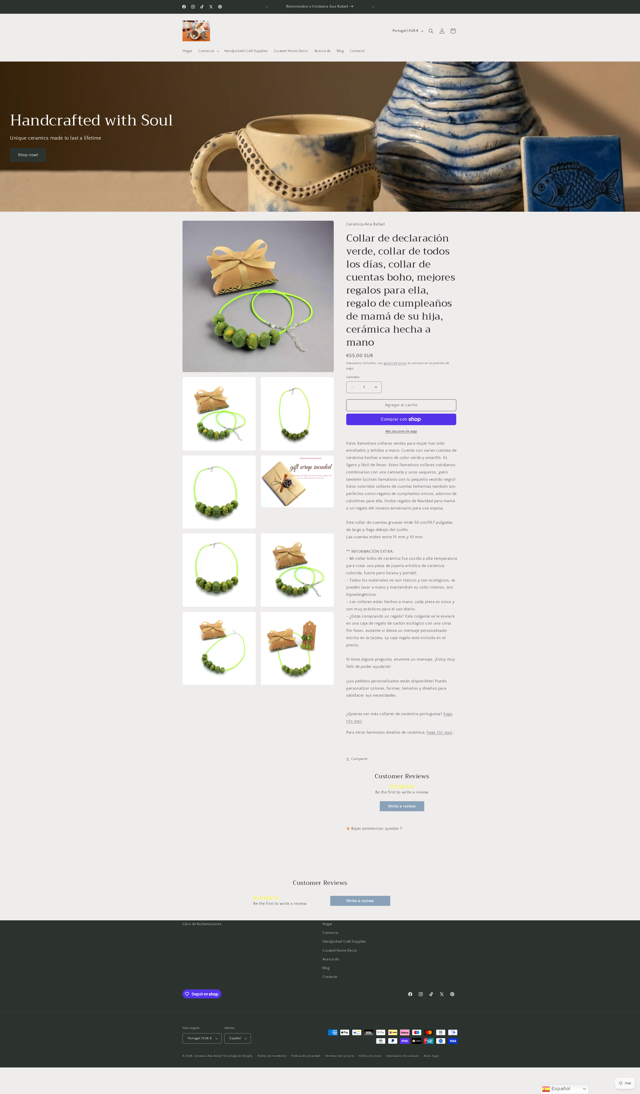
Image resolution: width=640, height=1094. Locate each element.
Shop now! (28, 155)
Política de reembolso (272, 1055)
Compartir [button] (359, 759)
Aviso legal (431, 1055)
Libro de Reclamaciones (201, 924)
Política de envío (370, 1055)
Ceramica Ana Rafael (208, 1055)
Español (560, 1088)
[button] (208, 51)
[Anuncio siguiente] (373, 7)
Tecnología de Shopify (238, 1055)
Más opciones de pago (401, 431)
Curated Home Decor (339, 951)
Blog (326, 968)
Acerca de (330, 959)
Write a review (402, 806)
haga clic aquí (439, 732)
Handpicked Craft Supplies (344, 942)
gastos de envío (395, 363)
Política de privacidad (306, 1055)
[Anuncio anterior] (266, 7)
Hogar (327, 924)
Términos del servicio (339, 1055)
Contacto (330, 977)
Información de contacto (402, 1055)
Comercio (330, 933)
